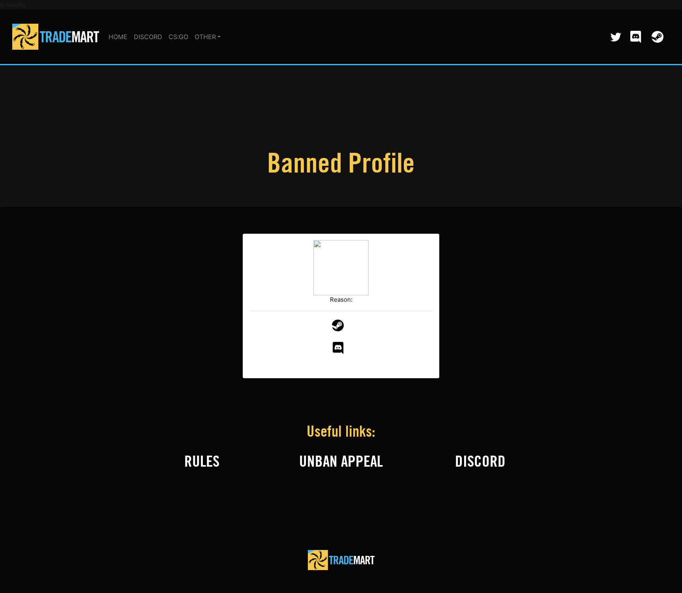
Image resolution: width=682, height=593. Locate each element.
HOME (118, 37)
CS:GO (178, 37)
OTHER (205, 37)
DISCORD (148, 37)
